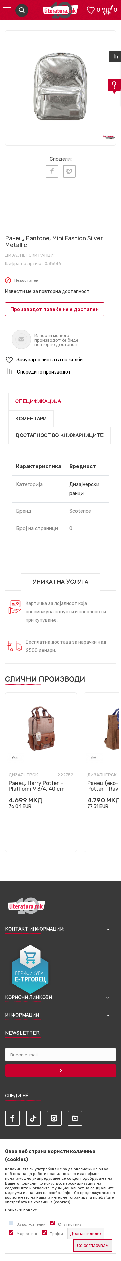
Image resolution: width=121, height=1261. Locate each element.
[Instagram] (54, 1118)
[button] (60, 360)
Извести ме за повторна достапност (47, 291)
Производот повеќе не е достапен (54, 309)
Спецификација (38, 401)
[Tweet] (69, 171)
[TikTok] (33, 1118)
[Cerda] (15, 758)
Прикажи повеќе (21, 1210)
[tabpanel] (60, 86)
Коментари (31, 419)
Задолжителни (31, 1224)
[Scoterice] (23, 213)
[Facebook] (52, 171)
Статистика (70, 1224)
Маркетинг (27, 1234)
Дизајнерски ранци (29, 255)
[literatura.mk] (60, 12)
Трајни (56, 1234)
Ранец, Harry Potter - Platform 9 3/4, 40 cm (37, 786)
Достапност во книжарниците (59, 435)
